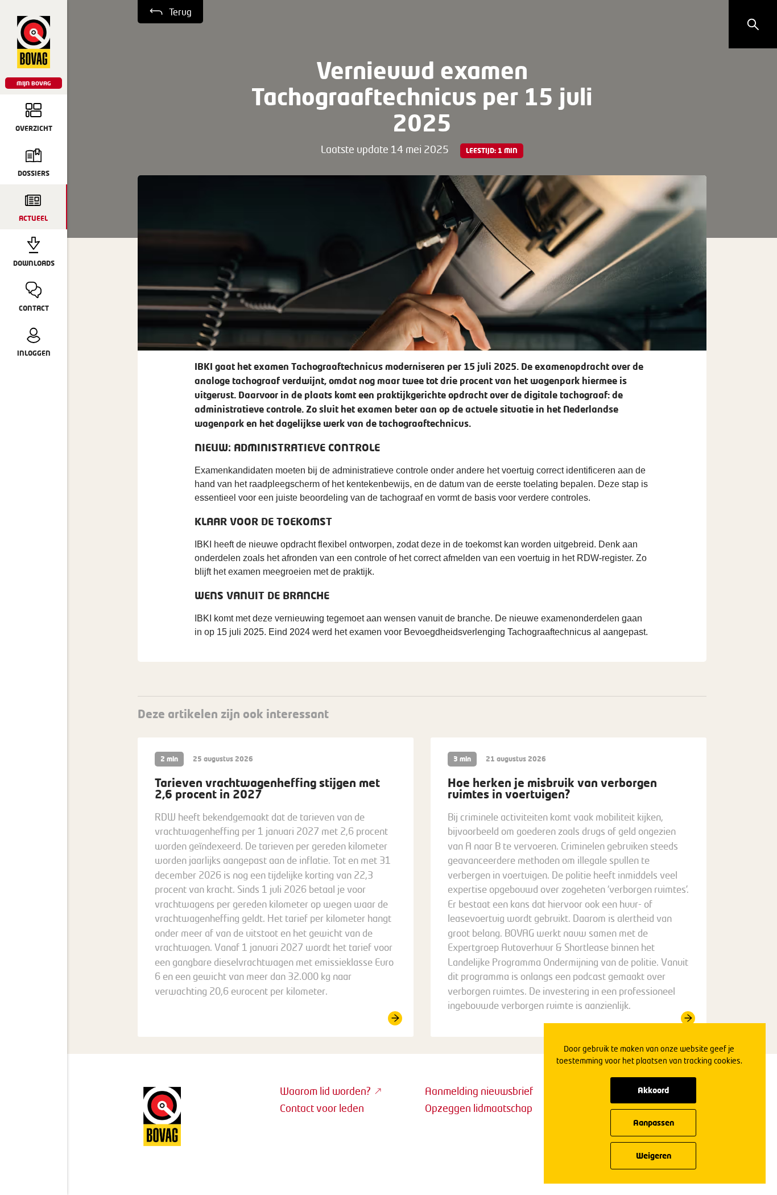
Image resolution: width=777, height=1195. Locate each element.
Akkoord (653, 1090)
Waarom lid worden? (325, 1091)
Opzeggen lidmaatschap (478, 1108)
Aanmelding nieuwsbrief (479, 1091)
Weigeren (653, 1155)
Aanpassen (653, 1122)
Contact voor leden (322, 1108)
